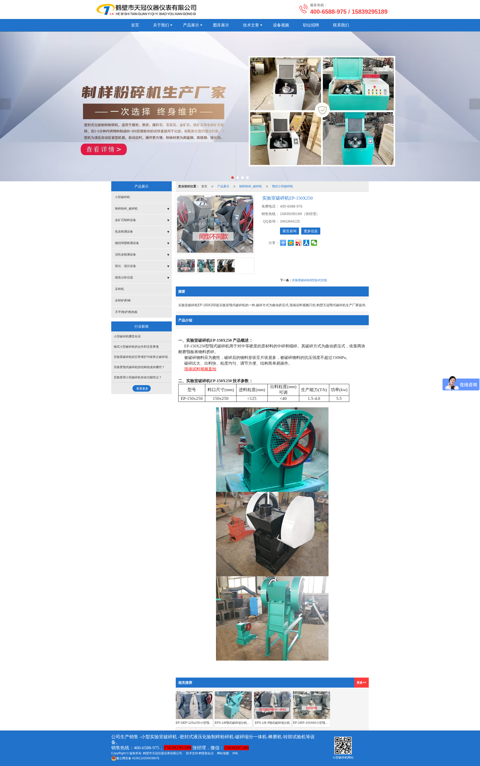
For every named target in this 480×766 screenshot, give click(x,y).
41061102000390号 (138, 758)
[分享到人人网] (306, 243)
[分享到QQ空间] (291, 243)
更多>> (361, 682)
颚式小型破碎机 (282, 186)
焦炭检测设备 (124, 231)
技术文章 (251, 25)
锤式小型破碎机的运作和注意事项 (136, 346)
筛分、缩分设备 (125, 266)
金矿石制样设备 (125, 220)
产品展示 (191, 25)
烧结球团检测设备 (127, 243)
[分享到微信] (314, 243)
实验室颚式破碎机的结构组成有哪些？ (139, 367)
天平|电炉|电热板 (126, 312)
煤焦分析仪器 (124, 277)
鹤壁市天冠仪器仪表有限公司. (163, 753)
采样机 (119, 289)
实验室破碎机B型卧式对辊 (309, 280)
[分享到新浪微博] (299, 243)
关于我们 (161, 25)
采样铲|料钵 (123, 300)
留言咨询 (289, 231)
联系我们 (341, 25)
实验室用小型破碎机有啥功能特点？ (138, 377)
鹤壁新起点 (206, 753)
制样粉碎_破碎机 (250, 186)
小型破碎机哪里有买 (127, 336)
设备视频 (281, 25)
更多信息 (311, 231)
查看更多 (142, 388)
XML (235, 753)
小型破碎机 (122, 197)
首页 (135, 25)
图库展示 (221, 25)
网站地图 (223, 753)
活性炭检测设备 (125, 254)
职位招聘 (311, 25)
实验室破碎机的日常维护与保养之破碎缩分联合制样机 (150, 357)
